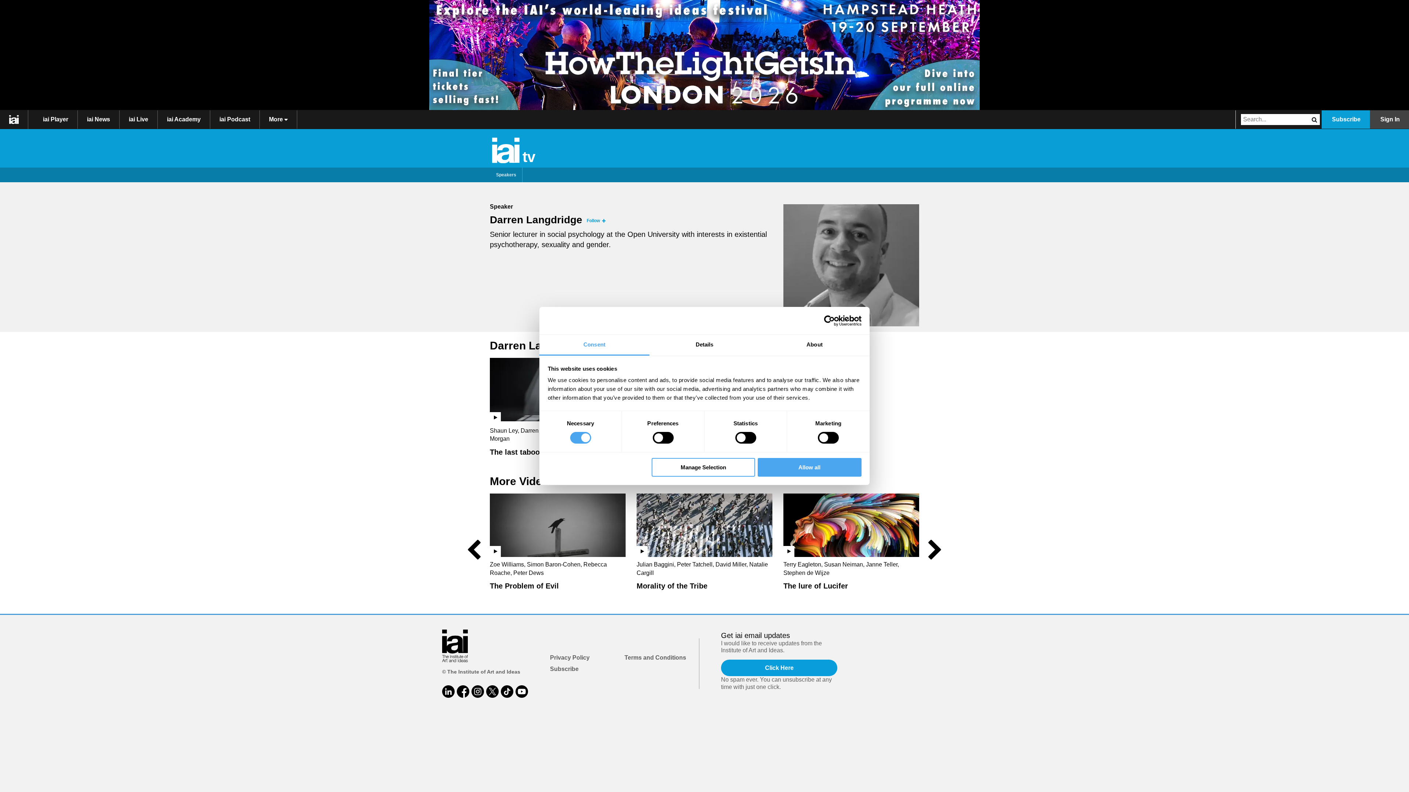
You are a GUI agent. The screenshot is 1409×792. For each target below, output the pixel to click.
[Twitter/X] (492, 691)
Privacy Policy (570, 657)
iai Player (55, 119)
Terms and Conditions (655, 657)
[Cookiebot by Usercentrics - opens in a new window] (829, 320)
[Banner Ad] (704, 55)
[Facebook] (463, 691)
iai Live (138, 119)
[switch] (663, 438)
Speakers (506, 174)
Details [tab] (705, 344)
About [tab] (815, 344)
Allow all (809, 467)
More (276, 119)
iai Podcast (234, 119)
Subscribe (1346, 119)
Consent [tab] (594, 344)
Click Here (779, 668)
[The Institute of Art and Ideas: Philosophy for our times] (14, 119)
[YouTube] (522, 691)
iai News (98, 119)
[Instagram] (478, 691)
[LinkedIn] (448, 691)
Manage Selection (703, 467)
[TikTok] (507, 691)
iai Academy (184, 119)
